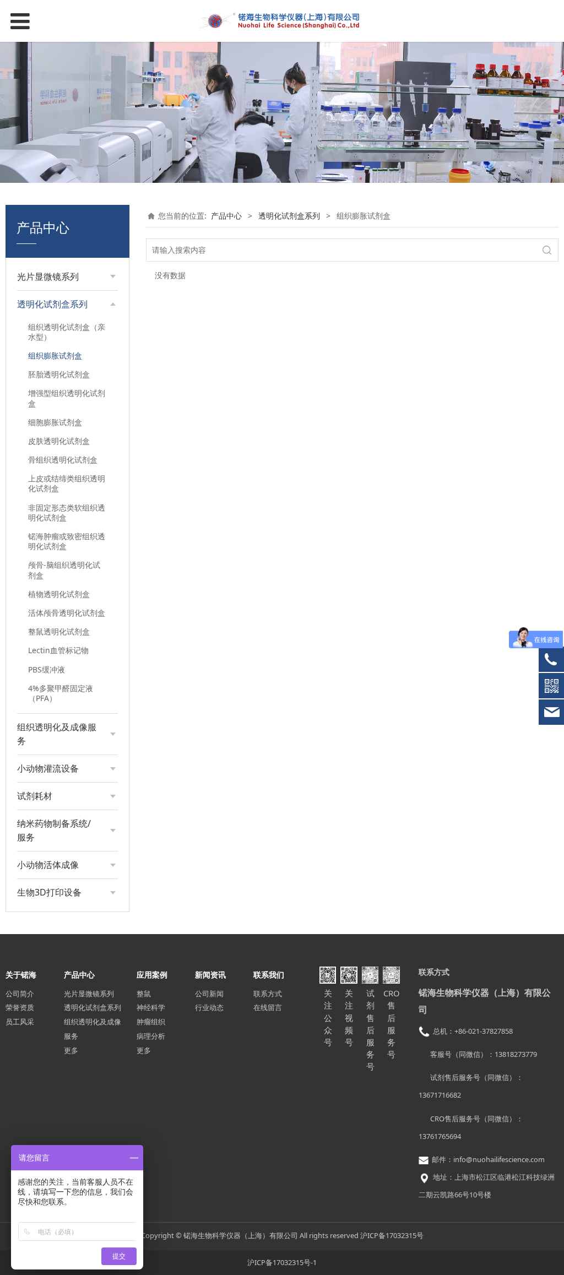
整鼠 (144, 994)
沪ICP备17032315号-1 (282, 1262)
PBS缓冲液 (46, 669)
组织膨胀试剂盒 (55, 355)
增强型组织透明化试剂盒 (66, 398)
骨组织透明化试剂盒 (62, 459)
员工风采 (20, 1022)
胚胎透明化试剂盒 (59, 374)
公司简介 (20, 994)
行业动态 (209, 1007)
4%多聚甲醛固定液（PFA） (60, 693)
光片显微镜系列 (89, 994)
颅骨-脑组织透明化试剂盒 (64, 570)
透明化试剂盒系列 (289, 215)
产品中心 (226, 215)
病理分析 (151, 1036)
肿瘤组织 (151, 1022)
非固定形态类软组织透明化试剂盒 (66, 512)
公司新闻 (209, 994)
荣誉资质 (20, 1007)
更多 (71, 1050)
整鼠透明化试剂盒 (59, 631)
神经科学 (151, 1007)
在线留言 (267, 1007)
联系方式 (267, 994)
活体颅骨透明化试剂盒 (66, 612)
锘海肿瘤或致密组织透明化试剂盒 (66, 541)
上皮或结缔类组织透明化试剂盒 (66, 483)
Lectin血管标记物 (58, 650)
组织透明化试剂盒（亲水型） (66, 332)
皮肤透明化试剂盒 (59, 441)
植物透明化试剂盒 (59, 594)
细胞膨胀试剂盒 (55, 422)
